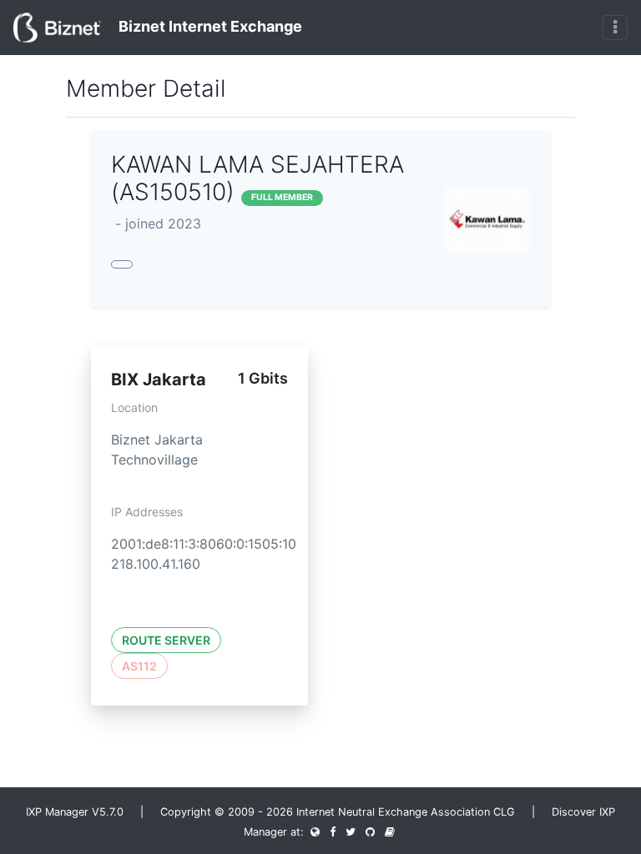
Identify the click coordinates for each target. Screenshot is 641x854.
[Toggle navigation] (615, 27)
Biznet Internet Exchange (208, 26)
